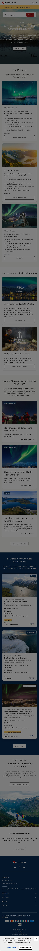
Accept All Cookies (25, 947)
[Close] (36, 939)
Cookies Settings (12, 947)
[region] (19, 943)
